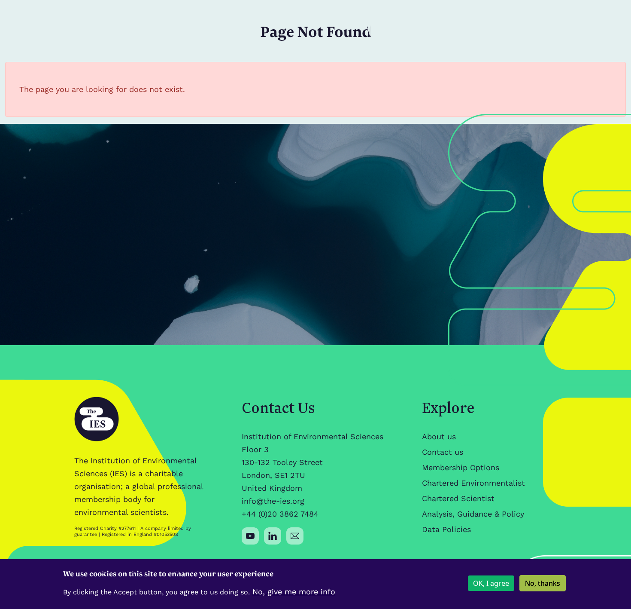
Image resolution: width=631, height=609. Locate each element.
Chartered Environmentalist (473, 482)
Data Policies (446, 529)
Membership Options (460, 467)
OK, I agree (491, 583)
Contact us (442, 451)
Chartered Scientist (458, 498)
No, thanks (542, 583)
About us (439, 436)
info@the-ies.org (273, 500)
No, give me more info (293, 591)
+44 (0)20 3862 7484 (280, 513)
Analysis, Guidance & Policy (473, 513)
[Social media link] (250, 536)
